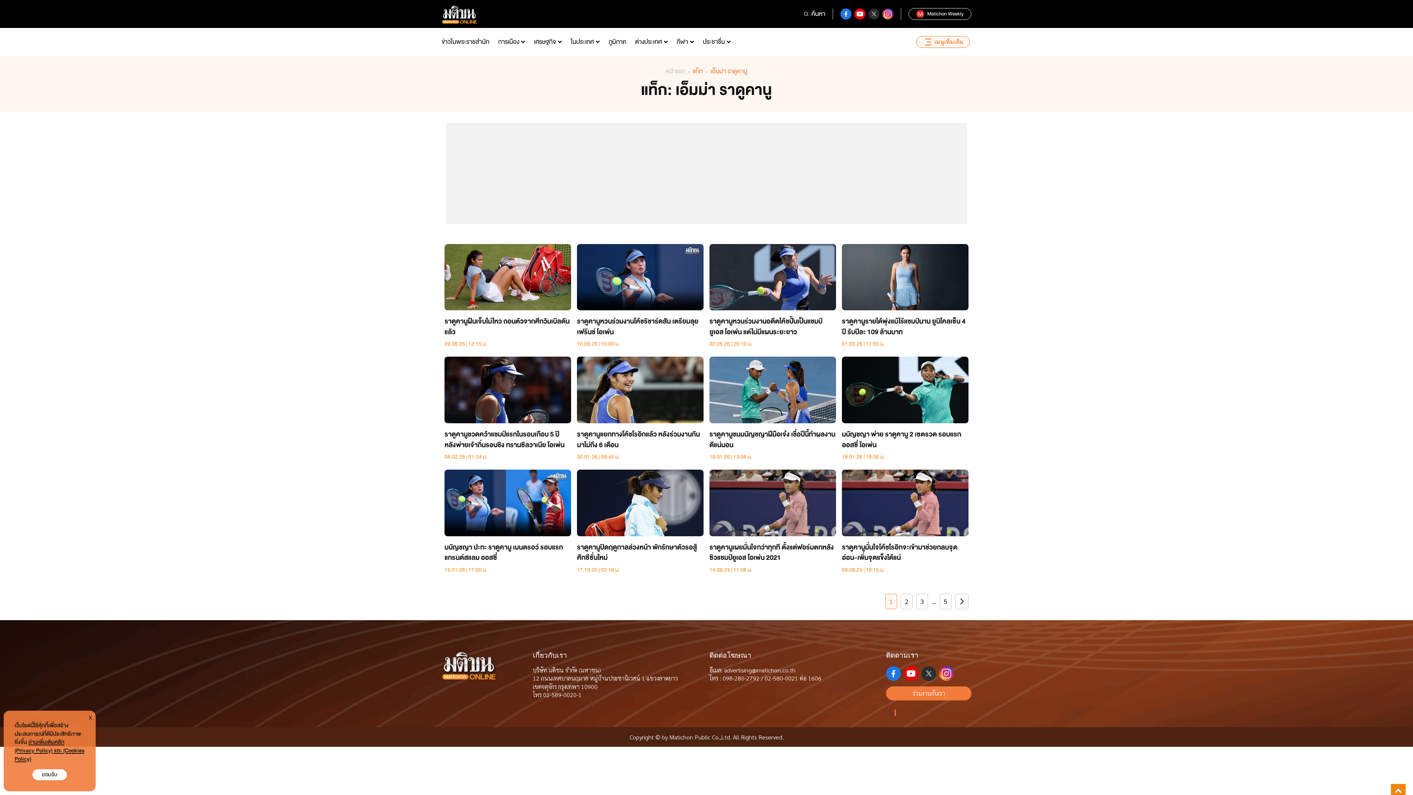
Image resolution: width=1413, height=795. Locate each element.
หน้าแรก (675, 71)
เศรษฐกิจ (545, 41)
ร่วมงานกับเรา (929, 693)
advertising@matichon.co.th (760, 670)
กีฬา (682, 41)
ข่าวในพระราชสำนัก (465, 41)
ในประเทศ (582, 41)
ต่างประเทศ (648, 41)
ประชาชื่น (714, 41)
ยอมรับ (49, 774)
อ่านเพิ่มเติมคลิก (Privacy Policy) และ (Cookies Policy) (49, 751)
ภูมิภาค (617, 41)
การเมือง (508, 41)
